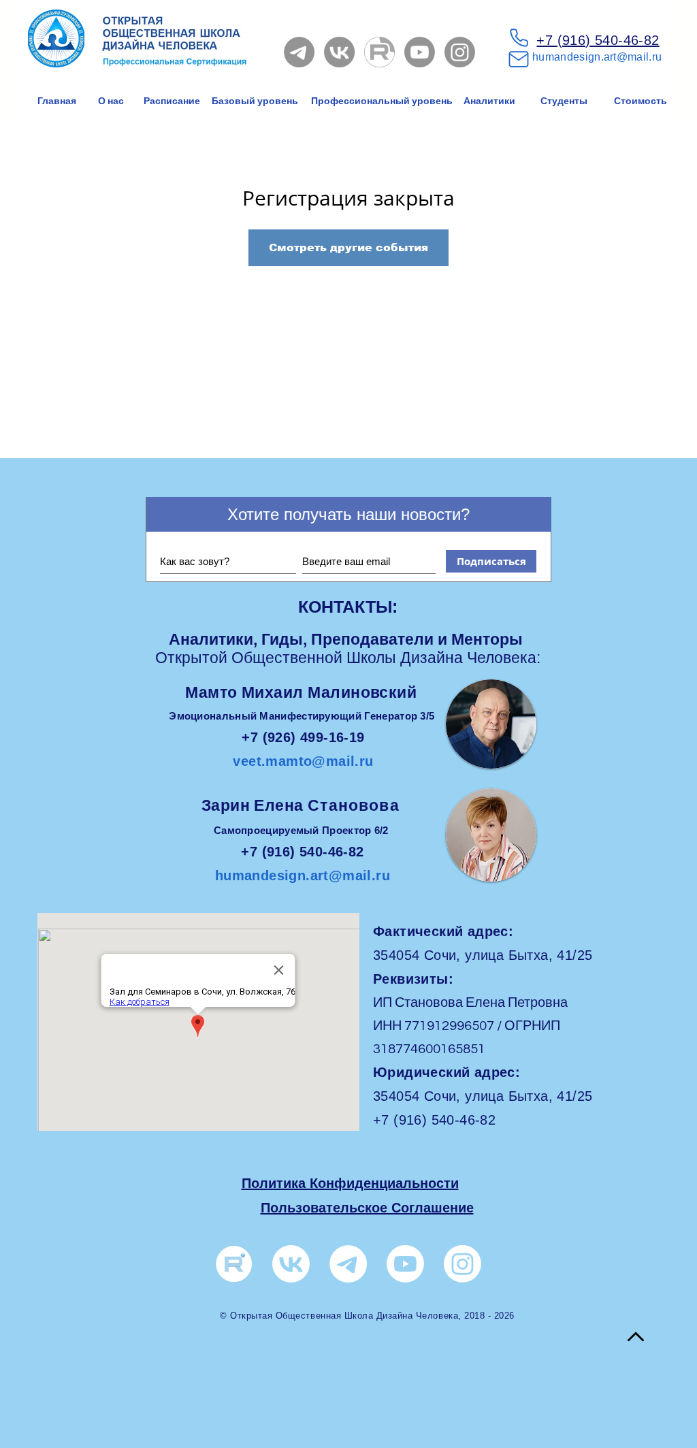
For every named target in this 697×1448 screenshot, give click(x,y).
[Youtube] (419, 52)
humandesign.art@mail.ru (597, 57)
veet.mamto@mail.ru (303, 761)
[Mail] (518, 59)
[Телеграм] (348, 1264)
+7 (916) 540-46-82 (597, 40)
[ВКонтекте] (291, 1264)
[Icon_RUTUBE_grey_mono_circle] (379, 52)
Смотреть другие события (348, 247)
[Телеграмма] (299, 52)
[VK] (339, 52)
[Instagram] (459, 52)
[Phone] (518, 37)
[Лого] (234, 1264)
